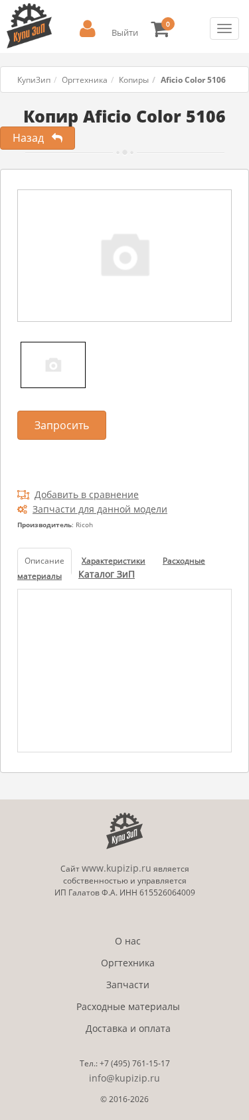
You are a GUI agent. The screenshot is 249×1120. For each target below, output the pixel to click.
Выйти (125, 32)
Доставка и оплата (128, 1028)
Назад (32, 137)
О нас (128, 941)
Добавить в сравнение (87, 494)
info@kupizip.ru (124, 1078)
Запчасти (127, 984)
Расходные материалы (128, 1006)
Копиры (134, 79)
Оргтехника (85, 79)
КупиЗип (33, 79)
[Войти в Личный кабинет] (87, 29)
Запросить (62, 425)
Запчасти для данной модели (100, 509)
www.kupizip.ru (116, 868)
